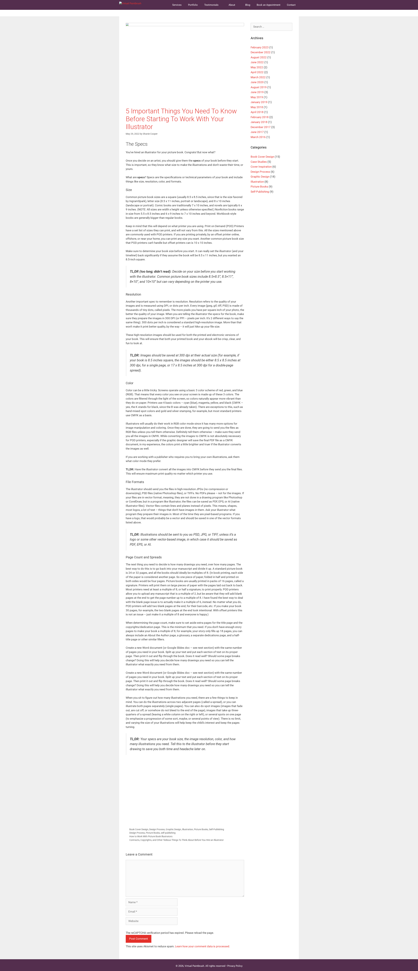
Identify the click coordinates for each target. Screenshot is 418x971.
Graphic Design (173, 829)
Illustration (187, 829)
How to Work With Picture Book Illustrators (150, 836)
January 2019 (259, 102)
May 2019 (257, 97)
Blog (247, 4)
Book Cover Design (138, 829)
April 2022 (257, 72)
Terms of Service (231, 812)
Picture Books (201, 829)
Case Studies (259, 161)
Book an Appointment (268, 4)
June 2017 (257, 132)
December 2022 (261, 52)
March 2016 (258, 137)
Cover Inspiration (261, 166)
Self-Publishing (216, 829)
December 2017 (261, 127)
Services (177, 4)
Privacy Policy (215, 812)
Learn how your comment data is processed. (202, 946)
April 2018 (257, 112)
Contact (291, 4)
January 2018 (259, 122)
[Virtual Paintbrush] (130, 5)
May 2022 (257, 67)
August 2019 (259, 87)
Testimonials (211, 4)
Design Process (157, 829)
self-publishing (168, 832)
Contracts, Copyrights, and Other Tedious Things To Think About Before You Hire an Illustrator (176, 840)
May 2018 (257, 107)
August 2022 (259, 57)
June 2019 (257, 92)
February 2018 (260, 117)
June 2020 (257, 82)
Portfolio (193, 4)
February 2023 (260, 47)
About (232, 4)
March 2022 (258, 77)
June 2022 (257, 62)
